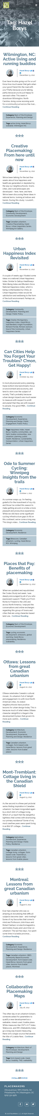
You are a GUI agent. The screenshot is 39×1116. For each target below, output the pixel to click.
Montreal (16, 967)
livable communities (19, 434)
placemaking (11, 639)
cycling (17, 541)
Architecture (19, 730)
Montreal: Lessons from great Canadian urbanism (19, 886)
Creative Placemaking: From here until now (19, 153)
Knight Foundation (24, 325)
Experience (10, 117)
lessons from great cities (16, 857)
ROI (7, 543)
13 (26, 1078)
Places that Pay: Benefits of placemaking (19, 568)
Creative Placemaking (15, 224)
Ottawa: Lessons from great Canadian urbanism (19, 668)
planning (17, 436)
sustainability (26, 439)
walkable (9, 126)
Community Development (16, 213)
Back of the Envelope (23, 115)
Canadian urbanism (18, 222)
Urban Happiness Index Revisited (19, 253)
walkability (10, 642)
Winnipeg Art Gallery (14, 229)
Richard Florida (12, 327)
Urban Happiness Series (21, 226)
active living (15, 123)
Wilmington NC (20, 126)
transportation (12, 441)
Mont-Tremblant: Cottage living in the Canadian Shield (19, 779)
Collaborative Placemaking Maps (19, 991)
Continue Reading (11, 107)
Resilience (16, 439)
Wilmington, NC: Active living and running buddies (19, 59)
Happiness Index (13, 322)
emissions (22, 635)
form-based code (21, 745)
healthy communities (19, 432)
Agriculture (18, 837)
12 (24, 1078)
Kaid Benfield (11, 325)
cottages (9, 745)
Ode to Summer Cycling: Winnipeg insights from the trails (19, 472)
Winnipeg (14, 543)
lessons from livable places (17, 859)
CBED (29, 955)
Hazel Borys (25, 71)
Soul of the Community (15, 329)
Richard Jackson (25, 327)
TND (21, 1060)
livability (14, 1060)
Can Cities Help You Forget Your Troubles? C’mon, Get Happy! (19, 358)
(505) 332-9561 (10, 1095)
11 (22, 1078)
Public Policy (17, 314)
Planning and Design (24, 117)
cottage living (11, 852)
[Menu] (36, 5)
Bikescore (15, 539)
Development (11, 732)
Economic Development (16, 216)
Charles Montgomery (19, 320)
